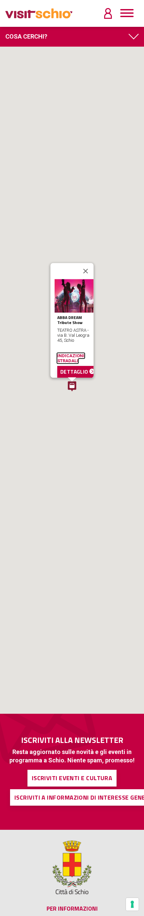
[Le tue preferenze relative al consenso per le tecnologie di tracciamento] (132, 904)
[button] (72, 386)
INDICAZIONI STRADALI (70, 359)
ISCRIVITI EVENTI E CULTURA (72, 778)
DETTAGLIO (74, 372)
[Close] (86, 271)
